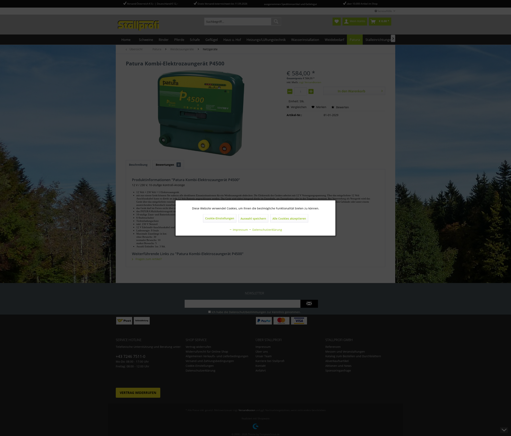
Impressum (240, 230)
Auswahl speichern (253, 218)
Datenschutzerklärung (267, 230)
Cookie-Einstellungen (219, 218)
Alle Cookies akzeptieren (289, 218)
